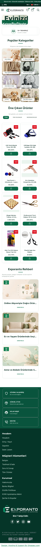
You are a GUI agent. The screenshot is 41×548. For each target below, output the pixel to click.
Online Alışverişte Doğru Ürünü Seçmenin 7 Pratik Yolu (20, 303)
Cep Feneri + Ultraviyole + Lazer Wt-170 (11, 181)
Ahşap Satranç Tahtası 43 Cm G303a (11, 216)
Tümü (6, 117)
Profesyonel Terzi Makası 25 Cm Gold (30, 216)
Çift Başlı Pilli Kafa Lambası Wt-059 (30, 146)
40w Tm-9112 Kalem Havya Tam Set (11, 251)
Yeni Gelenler (17, 117)
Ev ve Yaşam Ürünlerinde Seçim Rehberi (20, 336)
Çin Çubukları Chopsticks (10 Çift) (29, 181)
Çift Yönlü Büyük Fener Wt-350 (11, 146)
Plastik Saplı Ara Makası (29, 251)
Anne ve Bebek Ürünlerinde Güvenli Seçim (20, 370)
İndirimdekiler (32, 117)
